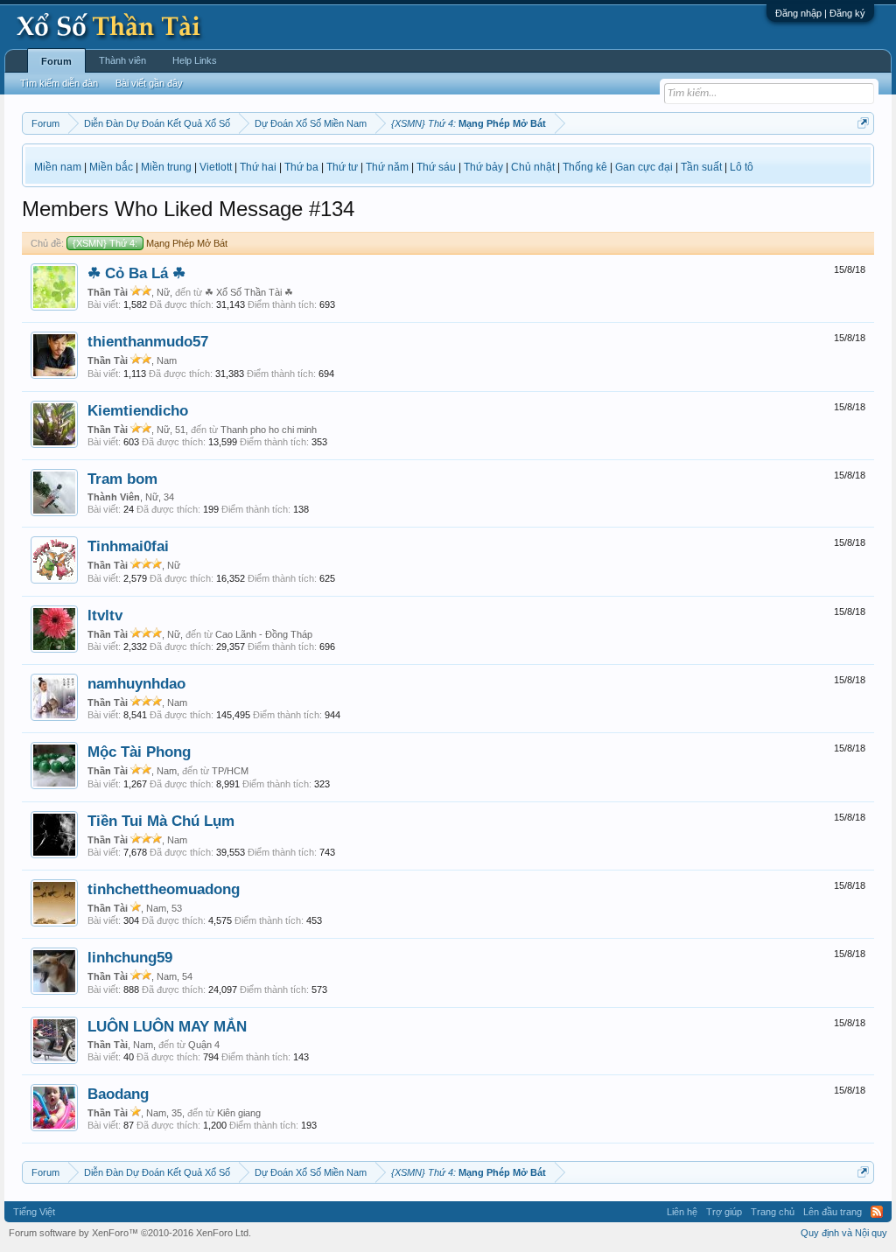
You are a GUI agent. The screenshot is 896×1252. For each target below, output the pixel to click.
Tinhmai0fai (128, 546)
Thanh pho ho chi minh (268, 429)
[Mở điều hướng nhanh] (863, 123)
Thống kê (585, 167)
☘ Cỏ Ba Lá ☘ (137, 273)
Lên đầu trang (832, 1212)
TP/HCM (230, 771)
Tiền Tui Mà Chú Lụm (161, 820)
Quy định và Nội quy (844, 1233)
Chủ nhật (533, 167)
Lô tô (741, 167)
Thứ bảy (483, 167)
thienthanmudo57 (148, 341)
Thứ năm (387, 167)
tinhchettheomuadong (164, 889)
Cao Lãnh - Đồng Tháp (263, 634)
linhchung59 (130, 957)
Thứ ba (301, 167)
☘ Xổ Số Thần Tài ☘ (249, 292)
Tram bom (123, 478)
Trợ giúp (724, 1212)
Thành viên (122, 60)
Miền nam (57, 167)
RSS (877, 1212)
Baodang (118, 1093)
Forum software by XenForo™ (130, 1233)
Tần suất (701, 167)
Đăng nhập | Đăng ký (820, 13)
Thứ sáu (436, 167)
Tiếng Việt (34, 1212)
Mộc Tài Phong (139, 751)
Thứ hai (258, 167)
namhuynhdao (137, 683)
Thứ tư (342, 167)
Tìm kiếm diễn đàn (59, 83)
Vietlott (216, 167)
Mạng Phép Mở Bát (150, 243)
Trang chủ (772, 1212)
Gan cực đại (644, 167)
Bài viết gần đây (149, 83)
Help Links (194, 60)
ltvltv (105, 615)
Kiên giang (239, 1113)
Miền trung (166, 167)
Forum (56, 61)
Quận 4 (204, 1044)
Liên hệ (682, 1212)
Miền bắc (111, 167)
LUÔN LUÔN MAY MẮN (167, 1026)
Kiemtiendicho (138, 410)
